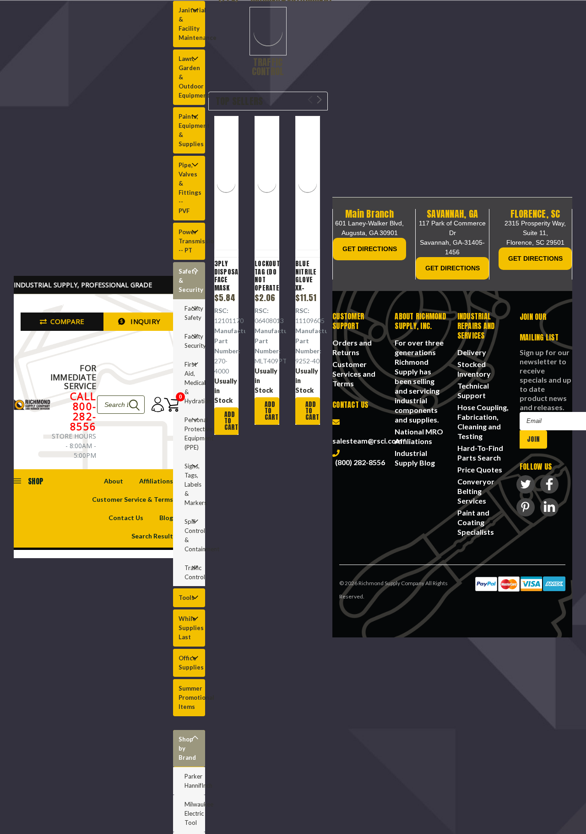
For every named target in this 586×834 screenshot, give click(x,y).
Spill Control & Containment (192, 535)
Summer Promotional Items (189, 697)
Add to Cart (231, 421)
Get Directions (369, 248)
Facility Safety (192, 313)
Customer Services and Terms (353, 374)
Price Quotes (479, 469)
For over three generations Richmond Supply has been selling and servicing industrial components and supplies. (419, 381)
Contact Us (126, 517)
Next (319, 99)
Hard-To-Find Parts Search (480, 453)
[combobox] (121, 404)
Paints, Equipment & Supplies (189, 130)
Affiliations (156, 481)
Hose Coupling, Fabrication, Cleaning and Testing (483, 421)
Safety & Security (189, 280)
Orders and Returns (352, 347)
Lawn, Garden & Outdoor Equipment (189, 77)
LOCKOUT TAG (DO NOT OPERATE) (267, 276)
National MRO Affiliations (419, 436)
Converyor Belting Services (475, 491)
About (113, 481)
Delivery (471, 352)
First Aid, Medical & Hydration (192, 383)
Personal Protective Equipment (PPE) (192, 433)
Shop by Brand (187, 748)
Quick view (231, 184)
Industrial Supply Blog (415, 458)
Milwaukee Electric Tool (194, 813)
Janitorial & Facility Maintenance (189, 23)
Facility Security (192, 341)
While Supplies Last (189, 628)
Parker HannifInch (194, 781)
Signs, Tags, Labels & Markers (192, 484)
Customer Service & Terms (132, 499)
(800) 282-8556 (358, 462)
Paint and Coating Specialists (475, 522)
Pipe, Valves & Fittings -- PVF (189, 187)
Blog (166, 517)
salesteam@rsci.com (367, 436)
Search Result (152, 536)
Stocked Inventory (474, 369)
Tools (187, 597)
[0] (168, 405)
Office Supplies (189, 662)
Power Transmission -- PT (189, 241)
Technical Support (473, 390)
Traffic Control (192, 572)
